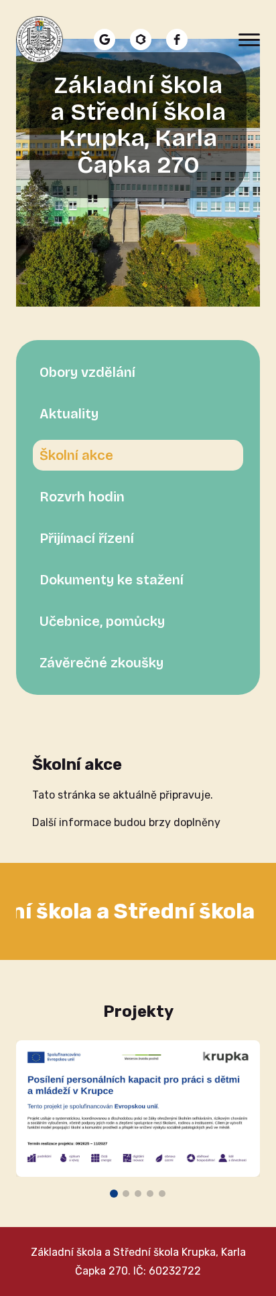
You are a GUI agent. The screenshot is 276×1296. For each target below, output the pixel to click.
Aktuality (69, 414)
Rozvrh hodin (82, 497)
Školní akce (76, 455)
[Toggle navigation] (249, 39)
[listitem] (104, 39)
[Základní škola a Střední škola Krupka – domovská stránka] (39, 39)
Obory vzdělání (87, 372)
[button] (114, 1194)
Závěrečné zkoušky (101, 663)
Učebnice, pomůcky (102, 621)
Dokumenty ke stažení (112, 580)
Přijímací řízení (87, 538)
